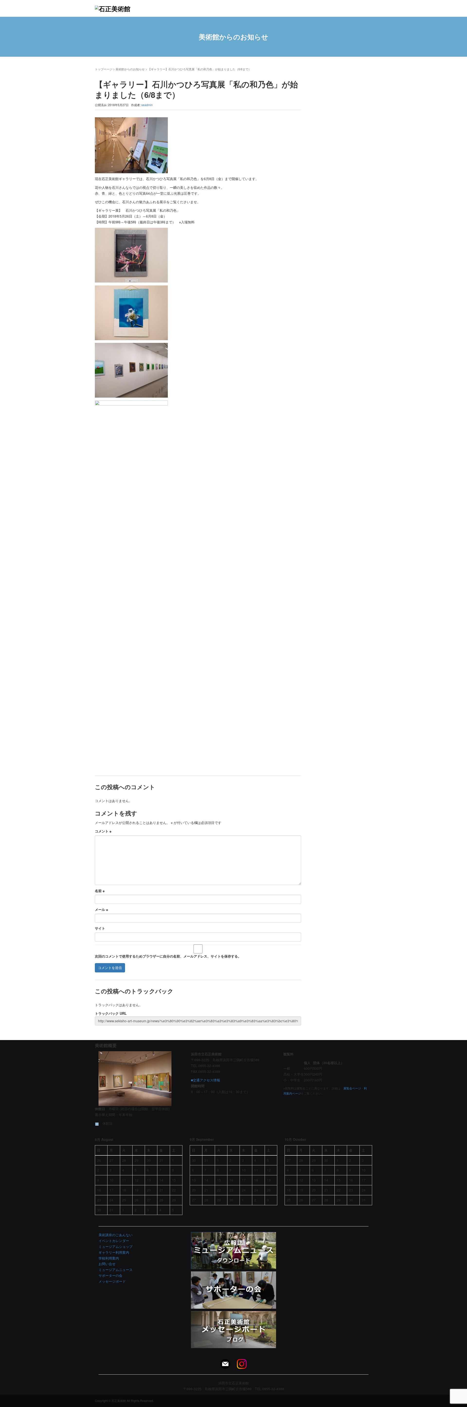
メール (101, 909)
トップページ (103, 69)
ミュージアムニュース (116, 1269)
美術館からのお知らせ (130, 69)
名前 (100, 890)
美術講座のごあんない (116, 1234)
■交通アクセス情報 (205, 1080)
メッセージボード (112, 1281)
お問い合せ (107, 1263)
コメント (103, 831)
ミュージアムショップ (116, 1246)
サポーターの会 (110, 1275)
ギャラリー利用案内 (114, 1252)
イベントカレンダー (114, 1240)
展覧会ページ (352, 1088)
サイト (100, 928)
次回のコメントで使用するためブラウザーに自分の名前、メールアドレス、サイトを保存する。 (168, 956)
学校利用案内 (109, 1258)
